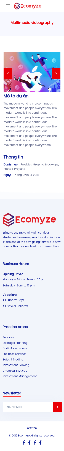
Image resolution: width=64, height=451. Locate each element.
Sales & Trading (13, 360)
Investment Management (20, 376)
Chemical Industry (15, 371)
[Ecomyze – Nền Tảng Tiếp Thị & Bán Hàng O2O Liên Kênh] (27, 6)
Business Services (14, 354)
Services (8, 337)
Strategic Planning (15, 343)
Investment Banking (16, 365)
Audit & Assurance (15, 348)
